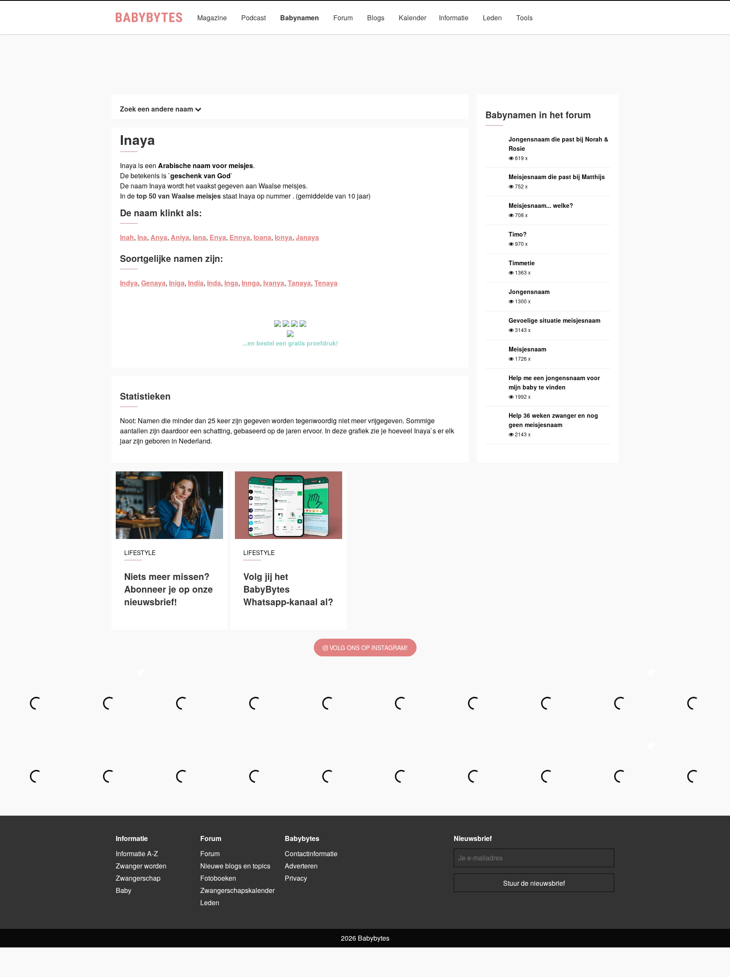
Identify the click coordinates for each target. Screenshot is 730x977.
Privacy (296, 878)
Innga (251, 283)
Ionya (283, 237)
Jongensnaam (529, 291)
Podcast (253, 17)
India (196, 283)
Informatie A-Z (137, 853)
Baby (123, 890)
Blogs (375, 17)
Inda (214, 283)
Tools (524, 17)
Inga (231, 283)
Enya (218, 237)
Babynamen (299, 17)
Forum (343, 17)
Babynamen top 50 (449, 37)
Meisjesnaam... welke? (541, 205)
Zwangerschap (138, 878)
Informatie (454, 17)
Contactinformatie (311, 853)
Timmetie (522, 263)
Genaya (153, 283)
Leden (492, 17)
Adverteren (301, 866)
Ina (142, 237)
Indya (129, 283)
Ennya (239, 237)
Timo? (518, 234)
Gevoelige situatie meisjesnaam (554, 320)
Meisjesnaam (527, 349)
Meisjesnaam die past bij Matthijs (557, 176)
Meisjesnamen (332, 37)
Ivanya (273, 283)
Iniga (177, 283)
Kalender (412, 17)
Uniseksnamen (389, 37)
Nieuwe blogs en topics (235, 866)
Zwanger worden (141, 866)
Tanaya (299, 283)
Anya (158, 237)
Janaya (307, 237)
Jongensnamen (276, 37)
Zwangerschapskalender (237, 890)
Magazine (212, 17)
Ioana (262, 237)
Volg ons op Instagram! (368, 647)
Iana (199, 237)
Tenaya (326, 283)
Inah (127, 237)
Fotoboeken (218, 878)
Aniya (180, 237)
